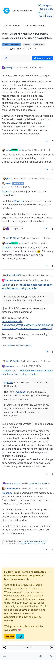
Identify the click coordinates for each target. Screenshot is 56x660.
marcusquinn (11, 488)
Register (10, 636)
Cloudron (10, 346)
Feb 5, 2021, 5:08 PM (37, 243)
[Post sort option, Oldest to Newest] (6, 58)
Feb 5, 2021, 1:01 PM (31, 67)
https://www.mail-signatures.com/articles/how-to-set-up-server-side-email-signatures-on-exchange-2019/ (28, 325)
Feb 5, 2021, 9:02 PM (38, 280)
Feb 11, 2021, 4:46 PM (37, 488)
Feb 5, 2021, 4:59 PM (20, 187)
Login (20, 636)
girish (8, 150)
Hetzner (28, 346)
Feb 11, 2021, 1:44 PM (32, 366)
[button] (4, 656)
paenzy (8, 67)
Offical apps (45, 5)
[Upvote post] (47, 141)
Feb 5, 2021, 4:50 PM (37, 150)
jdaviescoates (12, 280)
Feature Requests (12, 44)
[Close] (50, 572)
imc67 (8, 183)
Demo (48, 12)
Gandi (20, 346)
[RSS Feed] (35, 48)
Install (50, 15)
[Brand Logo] (6, 10)
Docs (41, 15)
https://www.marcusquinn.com (32, 543)
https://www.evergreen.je (36, 541)
